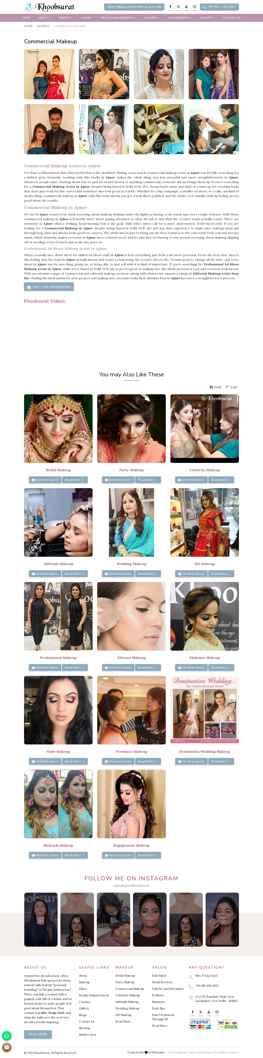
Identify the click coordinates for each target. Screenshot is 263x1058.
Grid (217, 387)
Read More (73, 480)
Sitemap (84, 1028)
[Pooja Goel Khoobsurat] (41, 920)
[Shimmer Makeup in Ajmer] (204, 616)
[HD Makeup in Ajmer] (204, 522)
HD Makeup (124, 1015)
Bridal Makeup (125, 975)
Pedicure (158, 995)
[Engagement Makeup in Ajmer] (131, 804)
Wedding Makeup (127, 1008)
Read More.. (124, 1021)
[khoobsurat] (58, 7)
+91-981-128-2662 (221, 7)
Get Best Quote (46, 480)
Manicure (158, 1002)
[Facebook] (170, 6)
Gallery (206, 18)
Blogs (82, 1015)
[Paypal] (200, 1024)
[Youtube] (186, 6)
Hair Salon (159, 975)
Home (26, 18)
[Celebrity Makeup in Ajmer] (214, 129)
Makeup (64, 18)
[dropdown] (49, 18)
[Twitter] (178, 6)
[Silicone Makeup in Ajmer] (131, 616)
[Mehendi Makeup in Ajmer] (58, 804)
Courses (150, 18)
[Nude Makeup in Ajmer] (58, 710)
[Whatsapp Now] (7, 1036)
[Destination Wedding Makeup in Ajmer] (204, 710)
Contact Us (232, 18)
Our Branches (178, 18)
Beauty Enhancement (117, 18)
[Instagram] (194, 6)
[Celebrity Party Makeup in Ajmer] (159, 129)
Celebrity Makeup (128, 995)
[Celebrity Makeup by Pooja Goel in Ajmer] (214, 74)
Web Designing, (178, 1052)
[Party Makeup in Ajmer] (131, 428)
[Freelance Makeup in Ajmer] (131, 710)
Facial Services (162, 982)
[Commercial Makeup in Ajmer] (49, 74)
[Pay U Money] (227, 1024)
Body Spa (158, 1008)
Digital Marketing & (201, 1052)
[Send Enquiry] (7, 1047)
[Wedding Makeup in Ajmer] (131, 522)
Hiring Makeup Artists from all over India (134, 7)
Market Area (87, 1034)
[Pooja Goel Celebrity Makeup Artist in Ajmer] (49, 129)
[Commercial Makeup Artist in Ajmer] (104, 74)
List (234, 387)
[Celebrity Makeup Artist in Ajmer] (104, 129)
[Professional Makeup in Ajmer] (58, 616)
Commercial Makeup (130, 989)
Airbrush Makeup (127, 1002)
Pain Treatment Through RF (163, 1017)
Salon (85, 18)
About (43, 18)
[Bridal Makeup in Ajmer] (58, 428)
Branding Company (227, 1052)
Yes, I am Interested (51, 287)
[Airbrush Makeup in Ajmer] (58, 522)
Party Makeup (125, 982)
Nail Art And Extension (167, 989)
